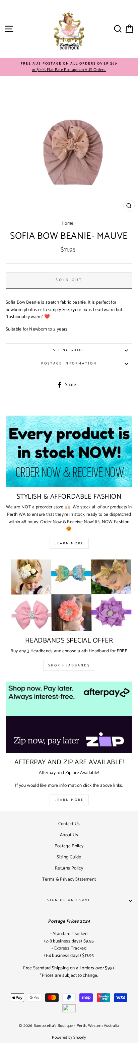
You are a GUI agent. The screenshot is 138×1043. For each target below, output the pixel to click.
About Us (69, 835)
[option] (69, 67)
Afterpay (47, 772)
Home (67, 223)
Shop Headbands (69, 665)
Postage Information (69, 363)
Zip (68, 772)
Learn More (69, 543)
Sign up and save (69, 900)
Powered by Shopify (69, 1037)
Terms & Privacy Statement (69, 879)
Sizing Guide (69, 350)
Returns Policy (69, 868)
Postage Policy (69, 846)
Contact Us (69, 823)
